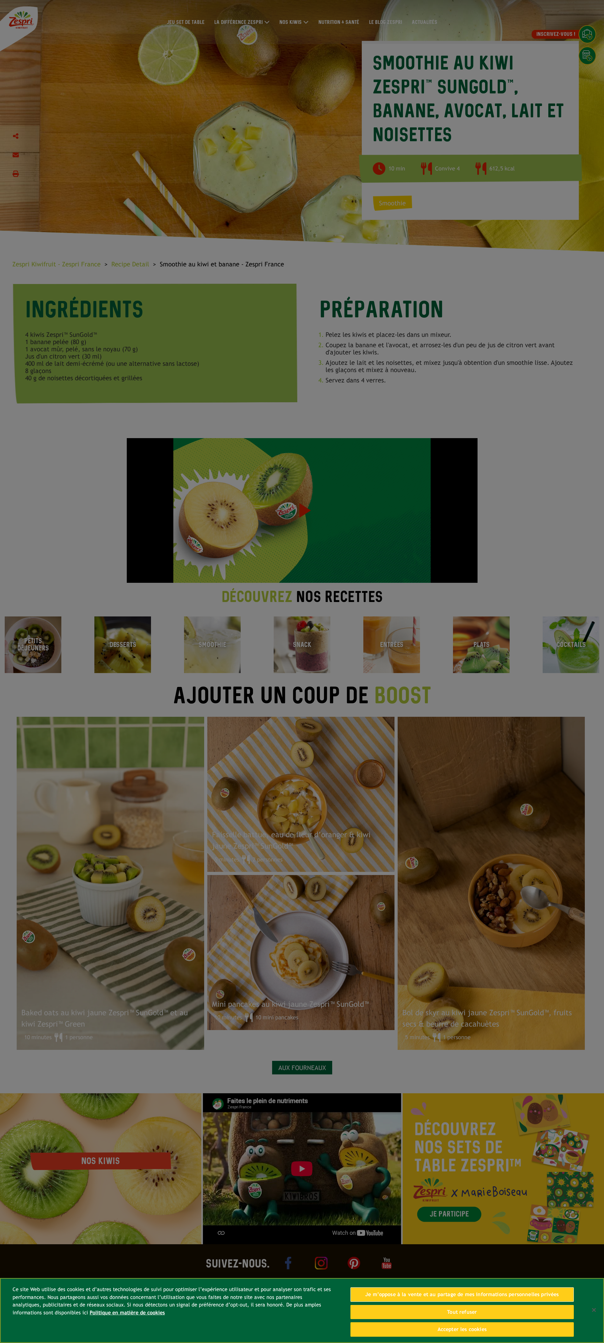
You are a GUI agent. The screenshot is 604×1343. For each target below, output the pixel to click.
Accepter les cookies (462, 1329)
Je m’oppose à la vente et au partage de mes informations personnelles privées (462, 1294)
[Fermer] (594, 1310)
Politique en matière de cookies (127, 1313)
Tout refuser (462, 1312)
